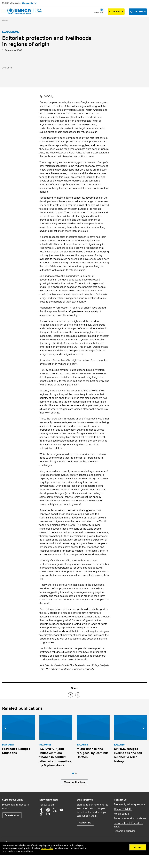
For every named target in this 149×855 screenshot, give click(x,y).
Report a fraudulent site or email (128, 824)
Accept (137, 847)
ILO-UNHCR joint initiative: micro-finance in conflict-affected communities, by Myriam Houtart (55, 757)
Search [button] (96, 12)
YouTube (61, 810)
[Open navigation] (3, 11)
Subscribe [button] (85, 822)
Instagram (48, 810)
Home (5, 20)
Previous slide (5, 728)
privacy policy (47, 848)
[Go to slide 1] (73, 774)
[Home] (17, 11)
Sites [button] (101, 12)
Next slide (144, 728)
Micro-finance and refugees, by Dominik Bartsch (92, 753)
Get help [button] (140, 11)
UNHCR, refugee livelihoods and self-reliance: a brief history (128, 755)
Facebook (41, 810)
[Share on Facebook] (77, 694)
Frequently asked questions (129, 804)
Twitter (55, 810)
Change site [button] (27, 2)
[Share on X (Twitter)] (70, 694)
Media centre (121, 813)
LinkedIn (48, 814)
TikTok (41, 814)
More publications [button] (74, 782)
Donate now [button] (12, 815)
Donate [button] (118, 11)
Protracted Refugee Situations (16, 750)
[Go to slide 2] (76, 774)
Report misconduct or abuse (130, 818)
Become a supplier (124, 831)
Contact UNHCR (123, 809)
